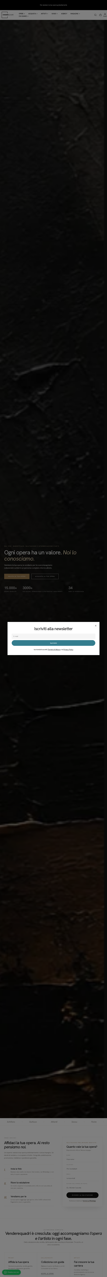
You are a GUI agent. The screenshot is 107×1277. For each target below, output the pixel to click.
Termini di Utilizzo (54, 650)
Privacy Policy (68, 650)
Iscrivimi (53, 643)
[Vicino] (95, 625)
